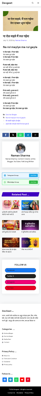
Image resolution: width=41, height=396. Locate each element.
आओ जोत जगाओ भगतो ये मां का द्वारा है (17, 124)
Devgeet (7, 3)
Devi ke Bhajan (11, 115)
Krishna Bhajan (8, 333)
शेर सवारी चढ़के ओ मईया (13, 121)
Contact (6, 342)
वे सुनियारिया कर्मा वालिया (28, 232)
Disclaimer (7, 361)
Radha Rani (7, 339)
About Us (7, 356)
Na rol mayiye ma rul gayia (15, 118)
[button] (32, 3)
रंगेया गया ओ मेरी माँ (26, 250)
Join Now (33, 175)
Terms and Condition (10, 358)
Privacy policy (8, 364)
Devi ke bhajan (8, 336)
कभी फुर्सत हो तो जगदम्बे (9, 232)
